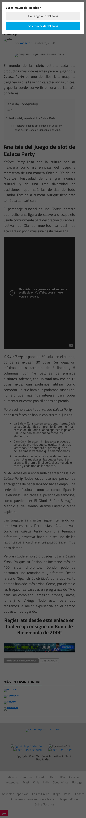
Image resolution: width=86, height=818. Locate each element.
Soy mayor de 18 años (43, 26)
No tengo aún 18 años (43, 16)
